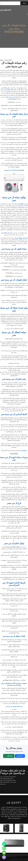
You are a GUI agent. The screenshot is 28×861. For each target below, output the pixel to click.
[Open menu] (27, 14)
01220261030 (14, 453)
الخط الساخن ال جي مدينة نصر (14, 414)
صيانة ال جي (4, 88)
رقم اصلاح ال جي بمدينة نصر (14, 379)
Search (24, 3)
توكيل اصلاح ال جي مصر (14, 543)
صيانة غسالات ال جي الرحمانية (11, 170)
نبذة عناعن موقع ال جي (22, 238)
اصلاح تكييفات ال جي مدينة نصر (14, 280)
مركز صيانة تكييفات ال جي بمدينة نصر (14, 115)
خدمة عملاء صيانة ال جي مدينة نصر (14, 706)
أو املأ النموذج (20, 756)
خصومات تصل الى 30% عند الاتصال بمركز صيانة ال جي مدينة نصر (14, 684)
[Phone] (4, 844)
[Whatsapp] (4, 848)
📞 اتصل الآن (8, 756)
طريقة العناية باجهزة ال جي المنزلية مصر (14, 583)
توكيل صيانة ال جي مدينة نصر (14, 198)
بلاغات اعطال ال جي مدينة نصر (14, 636)
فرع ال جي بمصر (14, 503)
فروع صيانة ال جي (12, 99)
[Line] (4, 853)
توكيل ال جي (20, 203)
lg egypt (5, 10)
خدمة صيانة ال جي (9, 89)
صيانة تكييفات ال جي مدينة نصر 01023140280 (14, 28)
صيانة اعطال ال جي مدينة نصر (14, 333)
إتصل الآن (24, 450)
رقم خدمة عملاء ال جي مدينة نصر (14, 309)
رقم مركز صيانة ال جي (6, 233)
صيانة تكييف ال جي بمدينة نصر (14, 249)
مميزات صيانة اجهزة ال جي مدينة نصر (14, 458)
